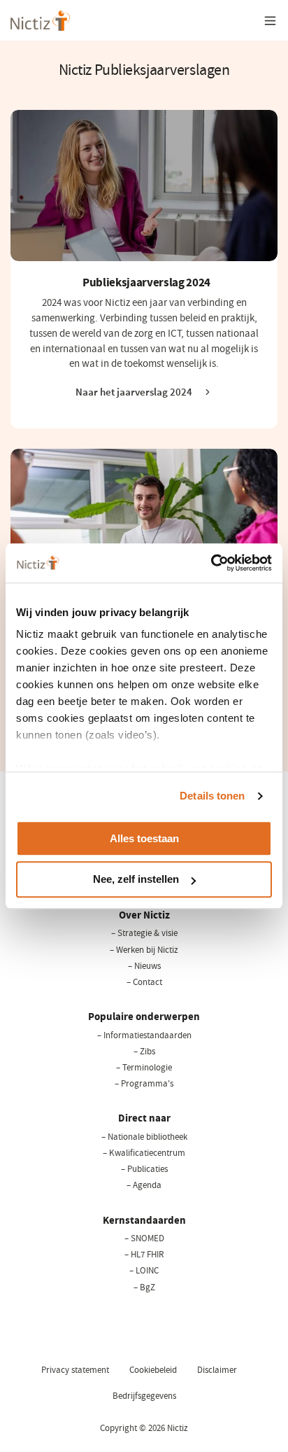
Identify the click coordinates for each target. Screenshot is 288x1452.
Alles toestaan (144, 838)
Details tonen (212, 796)
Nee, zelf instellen (136, 880)
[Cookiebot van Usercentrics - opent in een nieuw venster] (211, 563)
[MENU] (270, 20)
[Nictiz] (40, 21)
